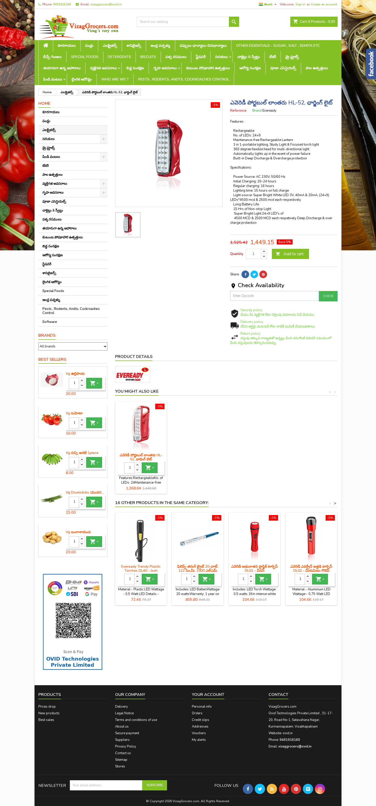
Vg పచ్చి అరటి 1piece (82, 453)
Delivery (121, 706)
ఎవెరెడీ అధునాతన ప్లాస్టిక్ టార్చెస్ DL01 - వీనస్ (254, 568)
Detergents (119, 56)
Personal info (202, 706)
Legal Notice (124, 713)
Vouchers (199, 733)
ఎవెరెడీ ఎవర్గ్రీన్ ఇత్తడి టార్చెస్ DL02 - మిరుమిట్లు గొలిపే (311, 568)
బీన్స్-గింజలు (52, 56)
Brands (47, 335)
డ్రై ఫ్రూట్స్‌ (292, 56)
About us (122, 726)
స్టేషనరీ (201, 56)
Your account (208, 694)
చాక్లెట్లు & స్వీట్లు (248, 56)
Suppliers (122, 740)
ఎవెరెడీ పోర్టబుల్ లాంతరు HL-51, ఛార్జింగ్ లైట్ (141, 457)
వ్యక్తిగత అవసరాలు (103, 68)
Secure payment (127, 733)
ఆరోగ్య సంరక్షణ (250, 68)
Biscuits (148, 56)
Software (49, 322)
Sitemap (121, 759)
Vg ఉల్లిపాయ (75, 374)
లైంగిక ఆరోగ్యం (82, 79)
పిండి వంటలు (52, 79)
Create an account (324, 4)
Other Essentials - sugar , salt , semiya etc (278, 45)
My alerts (199, 740)
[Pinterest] (263, 274)
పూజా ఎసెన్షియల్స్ (283, 68)
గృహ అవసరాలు (165, 68)
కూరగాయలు (67, 45)
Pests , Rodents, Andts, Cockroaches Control (183, 79)
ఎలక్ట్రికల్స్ (110, 45)
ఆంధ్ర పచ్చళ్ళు (160, 45)
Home (44, 103)
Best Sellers (52, 359)
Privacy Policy (125, 746)
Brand (257, 110)
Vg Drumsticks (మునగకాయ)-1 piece (85, 492)
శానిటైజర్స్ (134, 45)
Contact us (123, 753)
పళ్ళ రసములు (175, 56)
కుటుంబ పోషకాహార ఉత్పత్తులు (208, 68)
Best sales (46, 720)
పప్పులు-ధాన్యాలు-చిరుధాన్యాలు (203, 45)
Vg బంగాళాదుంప (78, 532)
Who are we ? (115, 79)
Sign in (300, 4)
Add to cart (290, 254)
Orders (197, 713)
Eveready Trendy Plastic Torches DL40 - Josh (141, 568)
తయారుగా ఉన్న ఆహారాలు (62, 68)
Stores (120, 766)
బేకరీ (272, 56)
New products (49, 713)
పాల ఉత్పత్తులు (317, 68)
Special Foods (84, 56)
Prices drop (47, 706)
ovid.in (288, 733)
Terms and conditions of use (136, 720)
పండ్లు (89, 45)
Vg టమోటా (74, 413)
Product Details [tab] (133, 356)
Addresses (200, 726)
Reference (238, 110)
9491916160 (62, 4)
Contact (278, 694)
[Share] (245, 274)
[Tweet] (254, 274)
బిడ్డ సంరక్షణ (135, 68)
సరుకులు (221, 56)
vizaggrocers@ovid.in (106, 4)
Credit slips (200, 720)
